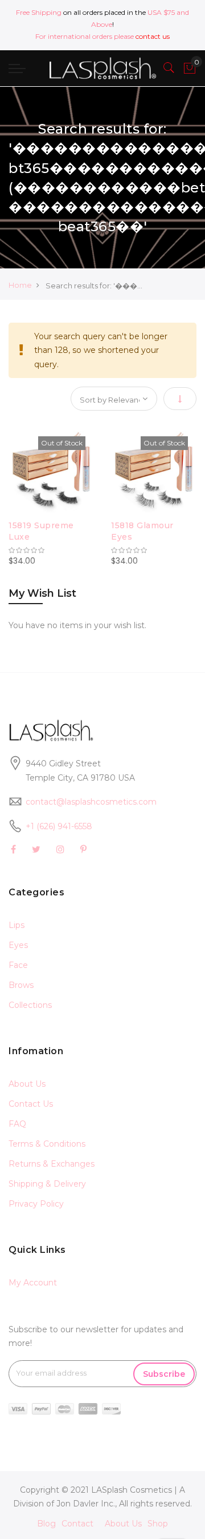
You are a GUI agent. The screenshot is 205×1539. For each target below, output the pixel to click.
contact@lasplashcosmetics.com (91, 802)
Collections (30, 1005)
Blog (46, 1523)
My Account (33, 1282)
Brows (21, 985)
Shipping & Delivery (47, 1184)
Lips (16, 925)
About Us (27, 1084)
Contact (77, 1523)
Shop (157, 1523)
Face (18, 965)
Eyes (18, 945)
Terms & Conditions (47, 1144)
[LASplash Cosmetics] (102, 68)
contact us (153, 36)
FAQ (17, 1124)
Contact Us (31, 1104)
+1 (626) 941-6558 (59, 826)
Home (20, 285)
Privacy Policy (36, 1204)
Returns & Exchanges (52, 1164)
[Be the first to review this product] (51, 550)
